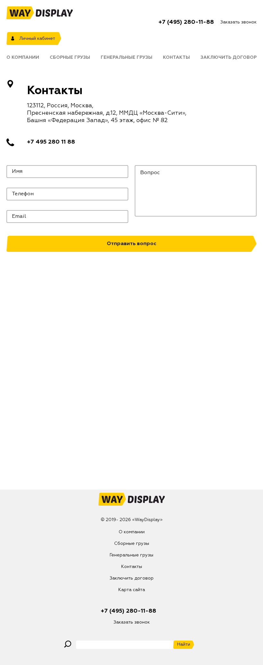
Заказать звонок (238, 22)
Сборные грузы (70, 57)
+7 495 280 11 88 (51, 142)
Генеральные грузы (126, 57)
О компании (22, 57)
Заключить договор (228, 57)
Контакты (176, 57)
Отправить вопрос (131, 243)
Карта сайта (131, 590)
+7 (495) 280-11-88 (186, 22)
